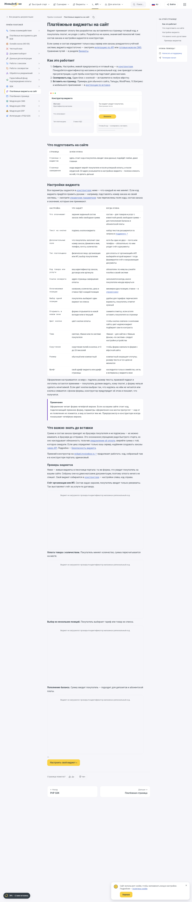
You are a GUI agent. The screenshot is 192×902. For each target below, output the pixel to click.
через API (52, 448)
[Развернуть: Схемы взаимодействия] (39, 31)
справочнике (112, 292)
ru (157, 4)
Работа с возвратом (19, 68)
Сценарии (61, 4)
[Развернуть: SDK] (39, 86)
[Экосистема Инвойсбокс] (185, 4)
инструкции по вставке (98, 85)
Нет (83, 777)
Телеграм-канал (169, 58)
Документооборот (18, 53)
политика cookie (139, 889)
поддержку (121, 234)
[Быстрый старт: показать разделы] (48, 4)
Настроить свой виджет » (63, 762)
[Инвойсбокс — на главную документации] (13, 4)
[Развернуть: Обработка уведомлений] (39, 73)
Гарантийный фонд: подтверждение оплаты (20, 79)
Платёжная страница (19, 96)
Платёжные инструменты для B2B (23, 37)
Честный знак (16, 49)
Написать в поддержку (172, 53)
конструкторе (125, 66)
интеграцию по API (104, 47)
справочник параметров (83, 197)
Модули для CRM (17, 106)
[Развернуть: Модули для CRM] (39, 106)
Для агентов (114, 4)
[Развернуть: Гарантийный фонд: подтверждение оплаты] (39, 80)
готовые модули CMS (130, 47)
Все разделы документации (21, 17)
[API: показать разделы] (100, 4)
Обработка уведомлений (21, 73)
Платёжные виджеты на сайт (23, 91)
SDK (11, 86)
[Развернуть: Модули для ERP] (39, 111)
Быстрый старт (39, 4)
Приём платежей (14, 25)
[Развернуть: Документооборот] (39, 54)
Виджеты (80, 4)
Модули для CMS (17, 101)
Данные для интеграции (21, 58)
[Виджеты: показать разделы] (87, 4)
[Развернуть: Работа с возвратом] (39, 68)
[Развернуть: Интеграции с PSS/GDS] (39, 116)
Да (73, 777)
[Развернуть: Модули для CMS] (39, 101)
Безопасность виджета (84, 448)
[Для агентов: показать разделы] (122, 4)
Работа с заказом (18, 63)
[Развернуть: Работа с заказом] (39, 63)
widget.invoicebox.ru (84, 453)
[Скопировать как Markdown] (93, 17)
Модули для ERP (17, 111)
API (96, 4)
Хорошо (126, 894)
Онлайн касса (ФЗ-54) (20, 44)
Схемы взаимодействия (21, 30)
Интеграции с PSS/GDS (20, 116)
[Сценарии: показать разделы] (68, 4)
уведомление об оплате (102, 440)
